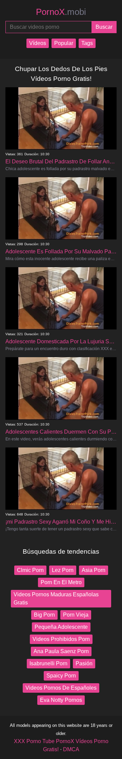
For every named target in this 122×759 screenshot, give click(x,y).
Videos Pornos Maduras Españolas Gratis (56, 598)
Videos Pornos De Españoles (61, 688)
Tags (87, 43)
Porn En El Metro (61, 582)
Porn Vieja (75, 615)
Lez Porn (63, 570)
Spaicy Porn (61, 675)
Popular (63, 43)
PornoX (61, 12)
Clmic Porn (30, 570)
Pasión (84, 663)
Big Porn (44, 615)
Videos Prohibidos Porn (61, 639)
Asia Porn (93, 570)
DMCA (71, 749)
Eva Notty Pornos (61, 700)
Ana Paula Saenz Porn (61, 651)
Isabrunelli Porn (48, 663)
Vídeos (37, 43)
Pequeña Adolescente (61, 627)
